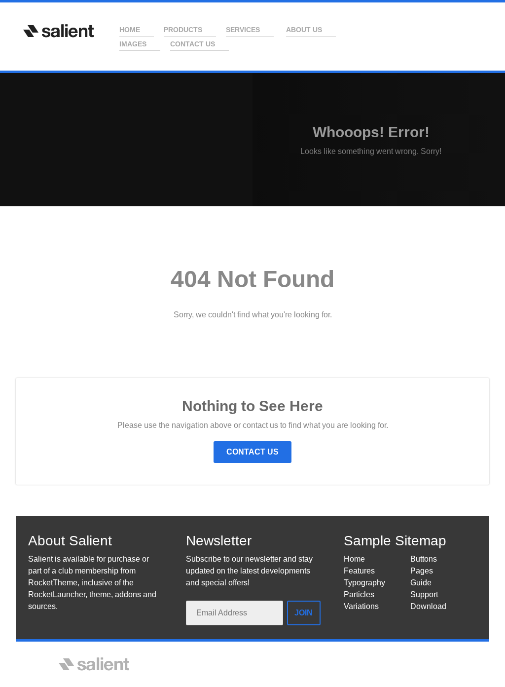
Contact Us (252, 452)
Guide (421, 582)
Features (359, 571)
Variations (361, 606)
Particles (359, 594)
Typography (364, 582)
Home (354, 559)
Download (428, 606)
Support (424, 594)
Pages (421, 571)
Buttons (423, 559)
